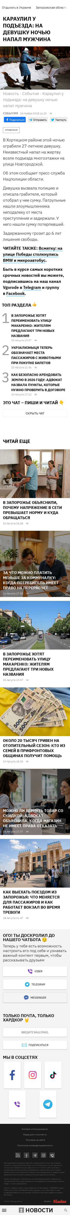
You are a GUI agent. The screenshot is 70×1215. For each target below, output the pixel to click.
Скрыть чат (35, 413)
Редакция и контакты (35, 1134)
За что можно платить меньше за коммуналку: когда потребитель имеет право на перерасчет (31, 580)
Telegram (32, 287)
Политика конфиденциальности (35, 1145)
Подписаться (38, 1045)
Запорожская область (51, 7)
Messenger (38, 997)
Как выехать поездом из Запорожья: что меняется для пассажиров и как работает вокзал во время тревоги (31, 902)
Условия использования (34, 1129)
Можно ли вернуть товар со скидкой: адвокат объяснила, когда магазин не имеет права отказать (33, 818)
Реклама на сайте (35, 1139)
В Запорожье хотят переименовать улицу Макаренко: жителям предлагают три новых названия (32, 325)
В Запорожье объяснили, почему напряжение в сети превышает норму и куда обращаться (32, 510)
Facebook (15, 293)
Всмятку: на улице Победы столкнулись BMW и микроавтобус (32, 254)
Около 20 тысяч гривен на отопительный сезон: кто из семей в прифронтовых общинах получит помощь (34, 748)
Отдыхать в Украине (16, 7)
